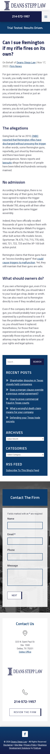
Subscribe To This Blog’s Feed (22, 470)
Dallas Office (25, 652)
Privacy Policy (30, 745)
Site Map (18, 745)
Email (11, 534)
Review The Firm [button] (25, 712)
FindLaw (37, 748)
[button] (46, 16)
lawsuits (7, 162)
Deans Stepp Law (26, 62)
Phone (11, 549)
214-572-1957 (21, 16)
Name (10, 518)
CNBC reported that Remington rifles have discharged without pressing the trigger (24, 140)
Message (12, 565)
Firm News (16, 66)
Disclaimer (8, 745)
